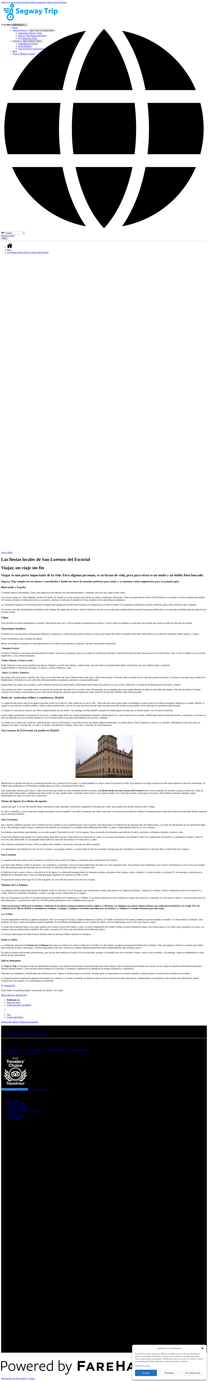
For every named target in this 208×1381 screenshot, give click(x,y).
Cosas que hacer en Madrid (19, 1005)
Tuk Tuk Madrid (14, 1118)
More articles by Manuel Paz (14, 995)
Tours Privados (13, 1100)
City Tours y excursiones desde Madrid (24, 1111)
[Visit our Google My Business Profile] (8, 1128)
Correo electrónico (15, 1017)
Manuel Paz (9, 985)
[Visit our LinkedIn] (8, 1136)
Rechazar (169, 1373)
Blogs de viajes (13, 1002)
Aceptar (146, 1373)
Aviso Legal (12, 1113)
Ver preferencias (192, 1373)
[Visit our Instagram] (8, 1132)
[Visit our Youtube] (8, 1344)
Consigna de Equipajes (17, 1108)
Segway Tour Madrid (16, 1105)
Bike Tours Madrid (15, 1103)
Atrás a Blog (6, 552)
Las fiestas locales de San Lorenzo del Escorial (28, 252)
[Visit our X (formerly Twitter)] (107, 1340)
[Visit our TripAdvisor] (9, 1140)
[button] (202, 1348)
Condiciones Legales (16, 1116)
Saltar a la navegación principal (15, 2)
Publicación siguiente (29, 1022)
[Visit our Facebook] (8, 1124)
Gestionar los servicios (142, 1366)
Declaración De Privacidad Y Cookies (18, 1378)
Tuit (8, 1014)
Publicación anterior (10, 1022)
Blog (9, 250)
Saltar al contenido (38, 2)
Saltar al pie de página (56, 2)
